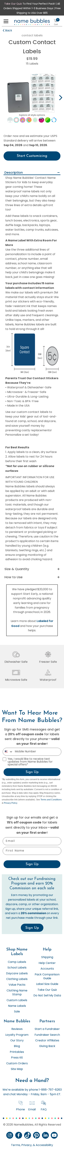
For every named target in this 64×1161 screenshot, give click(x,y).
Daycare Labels (17, 973)
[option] (32, 98)
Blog (17, 1046)
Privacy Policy (10, 803)
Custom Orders (17, 1063)
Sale (17, 1011)
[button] (6, 22)
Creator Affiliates (47, 1040)
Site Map (17, 1069)
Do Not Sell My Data (47, 995)
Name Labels (17, 1006)
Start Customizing (32, 156)
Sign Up (32, 772)
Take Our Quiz (13, 4)
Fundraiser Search (47, 1035)
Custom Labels (17, 1000)
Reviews (17, 1029)
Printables (17, 1052)
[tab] (32, 173)
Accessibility (44, 1145)
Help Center (47, 963)
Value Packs (17, 984)
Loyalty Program (16, 1035)
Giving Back (47, 1046)
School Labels (16, 967)
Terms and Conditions (51, 799)
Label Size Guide (47, 984)
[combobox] (8, 752)
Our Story (17, 1040)
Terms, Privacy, (21, 1145)
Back (8, 30)
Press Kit (17, 1057)
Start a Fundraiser (47, 1029)
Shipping (47, 957)
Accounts (47, 968)
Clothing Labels (17, 979)
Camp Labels (17, 962)
